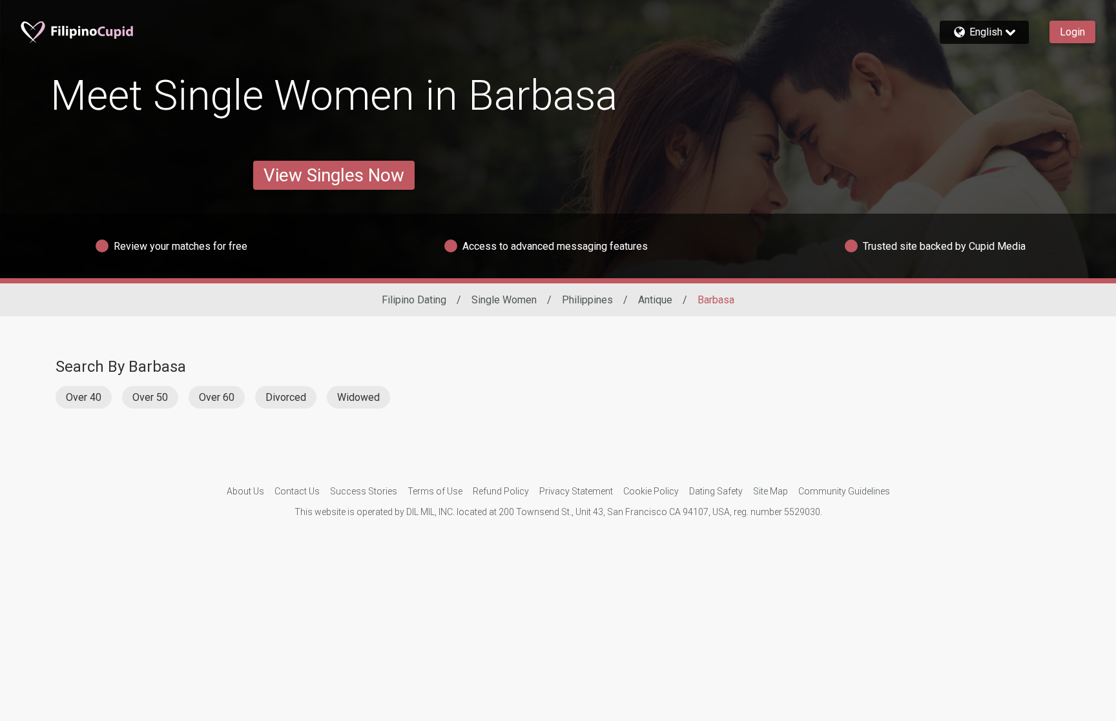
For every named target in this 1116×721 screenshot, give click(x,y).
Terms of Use (435, 491)
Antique (655, 300)
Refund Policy (501, 491)
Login (1072, 32)
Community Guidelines (844, 491)
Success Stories (363, 491)
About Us (245, 491)
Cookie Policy (651, 491)
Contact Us (297, 491)
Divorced (285, 397)
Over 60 (216, 397)
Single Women (504, 300)
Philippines (587, 300)
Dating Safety (716, 491)
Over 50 (150, 397)
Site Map (770, 491)
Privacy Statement (576, 491)
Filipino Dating (414, 300)
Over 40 (83, 397)
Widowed (358, 397)
